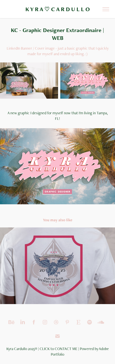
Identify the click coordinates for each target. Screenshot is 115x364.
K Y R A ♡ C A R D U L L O (57, 9)
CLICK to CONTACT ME (58, 348)
